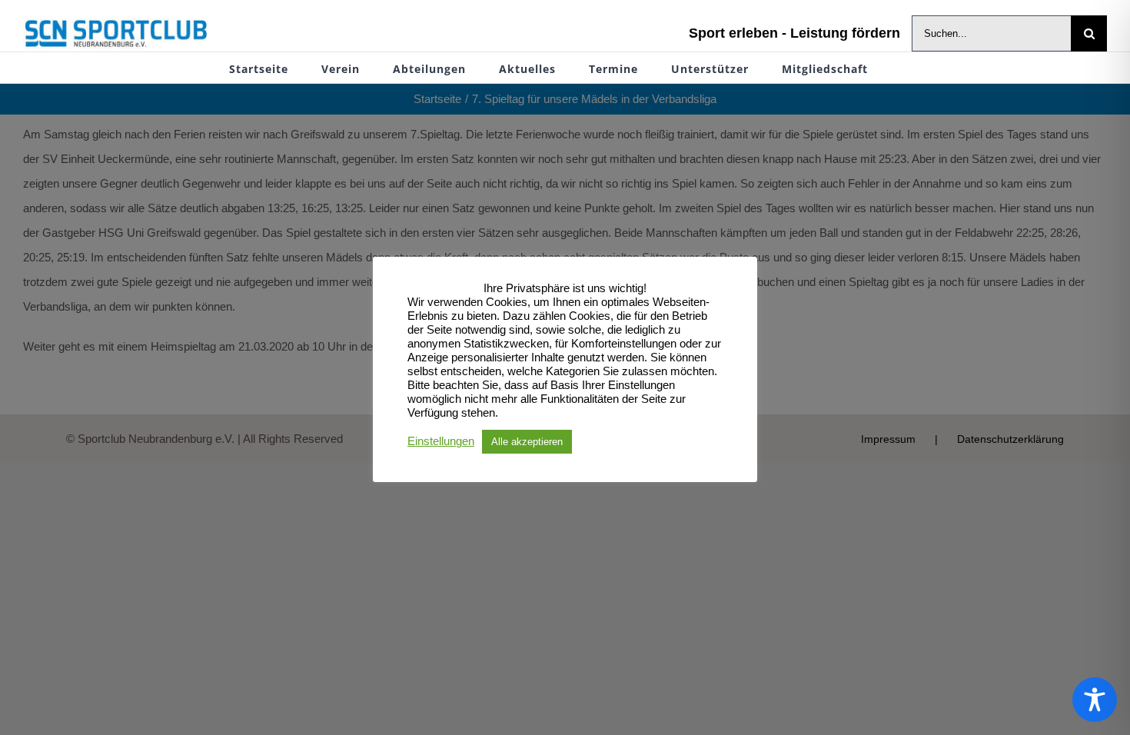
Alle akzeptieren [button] (527, 441)
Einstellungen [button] (440, 441)
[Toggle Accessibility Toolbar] (1094, 699)
